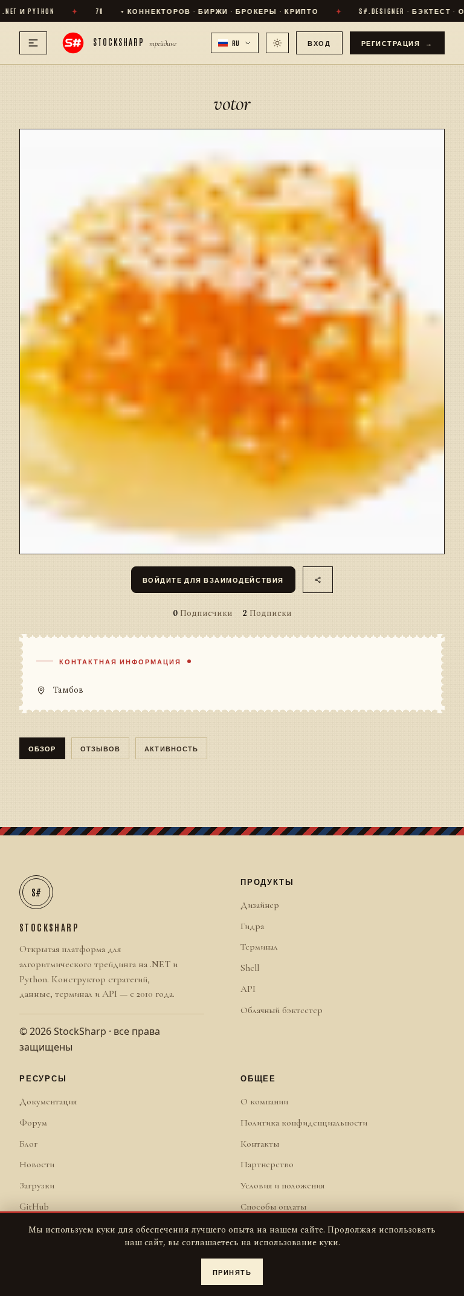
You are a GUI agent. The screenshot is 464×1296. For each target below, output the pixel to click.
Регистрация (397, 42)
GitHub (34, 1206)
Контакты (259, 1143)
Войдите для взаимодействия (213, 579)
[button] (235, 43)
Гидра (252, 926)
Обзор (42, 748)
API (248, 988)
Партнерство (267, 1164)
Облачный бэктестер (281, 1010)
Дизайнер (259, 904)
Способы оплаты (273, 1206)
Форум (33, 1122)
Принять (232, 1271)
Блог (28, 1143)
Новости (36, 1164)
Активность (171, 748)
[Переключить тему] (277, 43)
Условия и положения (282, 1185)
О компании (264, 1101)
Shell (249, 967)
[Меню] (33, 42)
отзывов (100, 748)
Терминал (259, 946)
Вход (319, 42)
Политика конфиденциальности (303, 1122)
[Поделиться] (318, 579)
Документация (48, 1101)
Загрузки (36, 1185)
